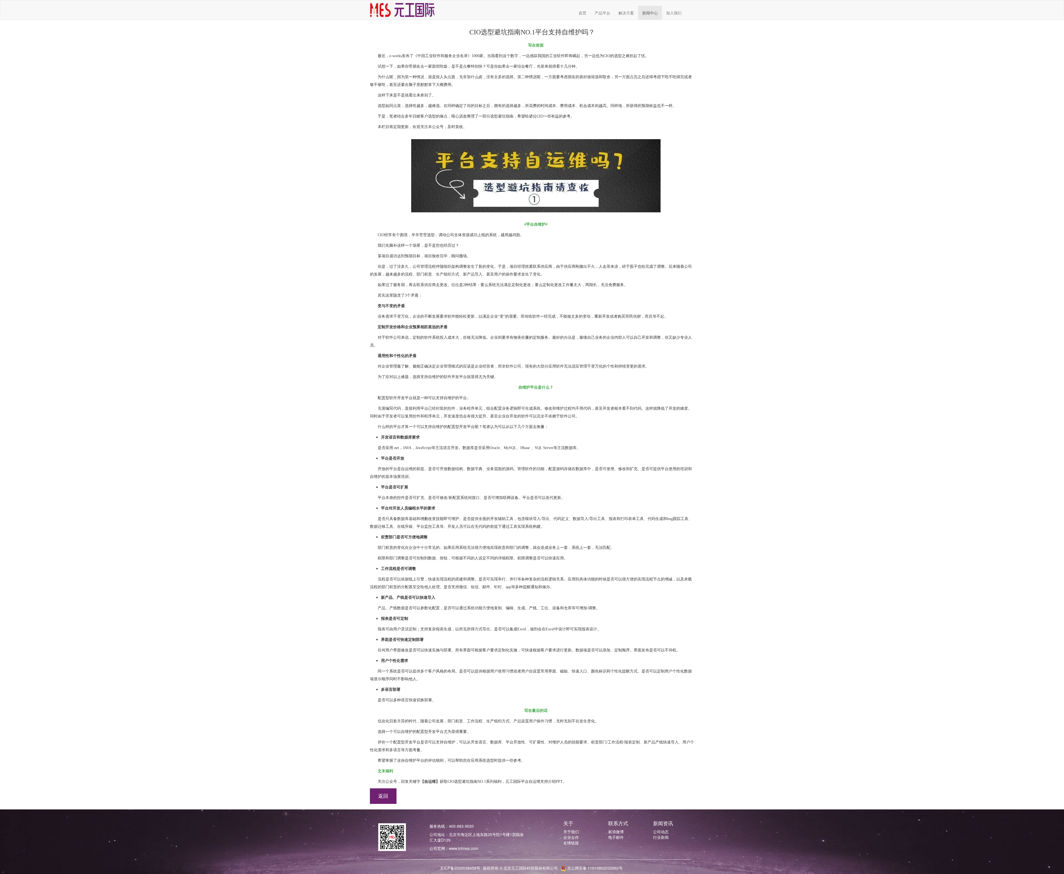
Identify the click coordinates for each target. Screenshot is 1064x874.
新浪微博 (616, 831)
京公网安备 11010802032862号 (594, 868)
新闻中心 (650, 13)
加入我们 (674, 13)
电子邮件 (616, 837)
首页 (582, 13)
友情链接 (571, 842)
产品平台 (602, 13)
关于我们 (571, 831)
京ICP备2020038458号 (460, 868)
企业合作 (571, 837)
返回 (383, 796)
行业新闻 (661, 837)
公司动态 (661, 831)
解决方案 (626, 13)
